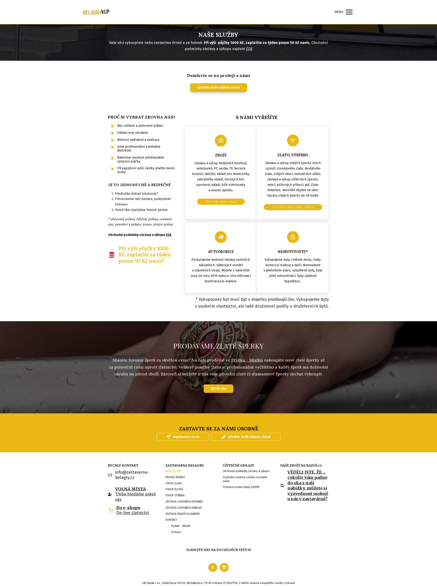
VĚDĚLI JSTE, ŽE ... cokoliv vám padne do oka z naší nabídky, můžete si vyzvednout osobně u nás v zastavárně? (307, 485)
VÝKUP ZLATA (173, 483)
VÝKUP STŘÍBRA (175, 495)
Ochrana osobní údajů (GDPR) (241, 487)
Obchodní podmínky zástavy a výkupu (246, 471)
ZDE (249, 49)
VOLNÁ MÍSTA (130, 489)
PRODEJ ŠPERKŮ (175, 477)
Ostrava (176, 532)
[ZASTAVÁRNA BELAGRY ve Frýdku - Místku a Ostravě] (96, 12)
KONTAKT (171, 519)
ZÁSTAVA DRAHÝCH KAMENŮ (182, 513)
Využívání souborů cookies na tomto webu (245, 479)
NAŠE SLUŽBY (173, 471)
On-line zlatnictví (132, 512)
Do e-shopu (128, 507)
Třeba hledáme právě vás (135, 497)
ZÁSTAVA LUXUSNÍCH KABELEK (183, 507)
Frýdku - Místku (247, 360)
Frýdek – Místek (180, 526)
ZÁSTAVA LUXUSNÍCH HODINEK (184, 501)
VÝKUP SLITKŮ (174, 489)
